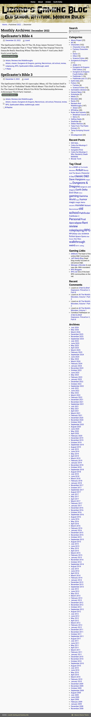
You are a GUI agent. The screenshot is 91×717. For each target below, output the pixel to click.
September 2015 (77, 539)
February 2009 (76, 702)
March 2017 (75, 501)
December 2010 (77, 657)
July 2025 (75, 341)
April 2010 (75, 675)
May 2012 (75, 618)
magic (72, 202)
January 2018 (76, 483)
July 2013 (75, 589)
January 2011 (76, 654)
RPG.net (74, 272)
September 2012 (77, 609)
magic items (80, 202)
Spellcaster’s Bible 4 (17, 36)
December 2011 (77, 630)
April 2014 (75, 573)
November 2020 (77, 420)
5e (72, 167)
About (40, 2)
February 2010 (76, 679)
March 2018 (75, 479)
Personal (57, 102)
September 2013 (77, 587)
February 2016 (76, 528)
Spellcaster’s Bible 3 (16, 74)
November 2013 (77, 584)
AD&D (75, 65)
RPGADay (75, 110)
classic (14, 63)
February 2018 (76, 481)
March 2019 (75, 458)
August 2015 (76, 542)
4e (70, 167)
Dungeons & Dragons (26, 63)
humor (83, 199)
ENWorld (74, 254)
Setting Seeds (76, 119)
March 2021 (75, 413)
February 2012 (76, 625)
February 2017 (76, 503)
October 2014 (76, 562)
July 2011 (75, 641)
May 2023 (75, 375)
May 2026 (75, 330)
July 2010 (75, 668)
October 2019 (76, 442)
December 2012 (77, 603)
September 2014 (77, 564)
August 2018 (76, 472)
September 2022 (77, 386)
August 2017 (76, 492)
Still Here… (75, 143)
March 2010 (75, 677)
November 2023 (77, 368)
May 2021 (75, 409)
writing (82, 246)
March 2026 (75, 332)
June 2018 (75, 476)
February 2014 (76, 578)
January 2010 (76, 681)
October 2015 (76, 537)
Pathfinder (84, 213)
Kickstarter (75, 94)
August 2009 (76, 693)
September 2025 (77, 339)
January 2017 (76, 506)
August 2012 (76, 612)
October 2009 (76, 688)
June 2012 (75, 616)
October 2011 (76, 634)
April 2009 (75, 699)
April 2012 (75, 621)
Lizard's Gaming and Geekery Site (31, 9)
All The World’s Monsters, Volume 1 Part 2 (80, 303)
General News (76, 92)
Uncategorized (76, 135)
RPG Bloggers (76, 270)
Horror (75, 54)
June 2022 (75, 391)
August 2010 (76, 666)
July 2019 (75, 449)
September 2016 (77, 515)
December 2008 (77, 706)
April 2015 (75, 551)
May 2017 (75, 497)
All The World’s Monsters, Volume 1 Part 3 (80, 297)
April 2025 (75, 348)
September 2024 (77, 355)
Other (75, 56)
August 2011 (76, 639)
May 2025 (75, 346)
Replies (8, 107)
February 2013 (76, 598)
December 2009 (77, 684)
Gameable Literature (79, 90)
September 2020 (77, 424)
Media (73, 97)
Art (72, 42)
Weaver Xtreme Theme (81, 715)
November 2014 (77, 560)
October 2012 (76, 607)
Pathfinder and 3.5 (80, 79)
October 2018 (76, 467)
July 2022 (75, 388)
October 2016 (76, 512)
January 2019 (76, 463)
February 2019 (76, 460)
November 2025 (77, 336)
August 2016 (76, 517)
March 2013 (75, 596)
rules (79, 234)
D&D (86, 176)
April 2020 (75, 433)
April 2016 (75, 524)
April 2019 (75, 456)
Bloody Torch (76, 159)
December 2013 (77, 582)
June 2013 (75, 591)
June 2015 (75, 546)
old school (56, 63)
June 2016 (75, 519)
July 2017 (75, 494)
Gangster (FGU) (77, 150)
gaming (38, 63)
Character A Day (79, 47)
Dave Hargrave (77, 179)
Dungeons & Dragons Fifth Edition (81, 68)
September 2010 (77, 663)
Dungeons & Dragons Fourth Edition (81, 73)
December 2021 (77, 400)
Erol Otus (73, 192)
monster (79, 205)
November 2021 (77, 402)
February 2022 (76, 397)
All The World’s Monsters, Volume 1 (80, 309)
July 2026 (75, 327)
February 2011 (76, 652)
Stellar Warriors (77, 124)
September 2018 (77, 470)
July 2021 (75, 406)
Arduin (48, 2)
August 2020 (76, 427)
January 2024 (76, 366)
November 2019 (77, 440)
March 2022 (75, 395)
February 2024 (76, 364)
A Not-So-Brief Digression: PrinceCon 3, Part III (80, 290)
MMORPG (72, 205)
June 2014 (75, 571)
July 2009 (75, 695)
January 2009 (76, 704)
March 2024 (75, 361)
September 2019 (77, 445)
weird (47, 66)
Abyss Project (76, 40)
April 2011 (75, 648)
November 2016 (77, 510)
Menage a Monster (78, 265)
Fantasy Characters (80, 49)
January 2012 (76, 627)
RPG (16, 66)
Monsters (74, 99)
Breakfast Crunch (79, 115)
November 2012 (77, 605)
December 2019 (77, 438)
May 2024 (75, 359)
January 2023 (76, 379)
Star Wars (77, 239)
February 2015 (76, 555)
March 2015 (75, 553)
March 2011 (75, 650)
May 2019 (75, 454)
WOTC (77, 246)
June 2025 (75, 343)
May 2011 (75, 645)
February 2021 (76, 415)
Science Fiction (79, 58)
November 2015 (77, 535)
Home (33, 2)
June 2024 (75, 357)
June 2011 (75, 643)
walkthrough (39, 66)
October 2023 (76, 370)
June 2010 (75, 670)
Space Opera (80, 236)
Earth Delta (57, 2)
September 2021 (77, 404)
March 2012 (75, 623)
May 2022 (75, 393)
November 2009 (77, 686)
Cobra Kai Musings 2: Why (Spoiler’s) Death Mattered (79, 154)
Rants (73, 101)
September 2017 (77, 490)
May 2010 (75, 672)
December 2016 (77, 508)
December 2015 (77, 533)
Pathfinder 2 (77, 76)
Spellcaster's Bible (26, 66)
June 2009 (75, 697)
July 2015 (75, 544)
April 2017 (75, 499)
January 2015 (76, 557)
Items (75, 117)
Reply (8, 69)
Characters (75, 45)
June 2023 (75, 373)
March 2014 (75, 575)
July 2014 (75, 569)
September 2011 (77, 636)
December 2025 (77, 334)
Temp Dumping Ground (80, 130)
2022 (19, 25)
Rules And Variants (78, 112)
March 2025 (75, 350)
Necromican (46, 63)
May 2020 (75, 431)
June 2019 (75, 451)
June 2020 (75, 429)
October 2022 (76, 384)
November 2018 (77, 465)
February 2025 (76, 352)
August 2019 (76, 447)
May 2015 (75, 548)
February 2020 (76, 436)
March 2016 (75, 526)
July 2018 (75, 474)
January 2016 (76, 530)
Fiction (73, 83)
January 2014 (76, 580)
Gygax (77, 200)
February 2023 (76, 377)
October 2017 (76, 488)
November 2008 (77, 708)
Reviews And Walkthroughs (22, 60)
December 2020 (77, 418)
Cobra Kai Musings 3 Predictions (79, 146)
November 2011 (77, 632)
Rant (85, 222)
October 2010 (76, 661)
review (63, 63)
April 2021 (75, 411)
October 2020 (76, 422)
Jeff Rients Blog (77, 258)
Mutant (88, 205)
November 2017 (77, 485)
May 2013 (75, 594)
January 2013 (76, 600)
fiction (80, 193)
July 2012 (75, 614)
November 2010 (77, 659)
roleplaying (10, 66)
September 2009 (77, 690)
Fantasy (76, 85)
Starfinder (75, 121)
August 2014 (76, 566)
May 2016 (75, 521)
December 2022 (77, 382)
